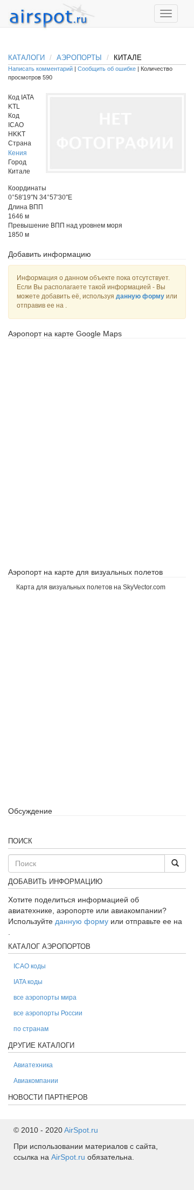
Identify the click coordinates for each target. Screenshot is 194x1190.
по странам (30, 1029)
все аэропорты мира (45, 997)
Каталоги (26, 58)
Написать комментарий (40, 68)
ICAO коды (29, 966)
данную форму (140, 296)
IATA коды (28, 982)
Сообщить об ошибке (107, 68)
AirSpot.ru (81, 1130)
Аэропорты (79, 58)
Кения (17, 153)
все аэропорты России (47, 1013)
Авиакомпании (35, 1081)
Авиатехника (33, 1065)
